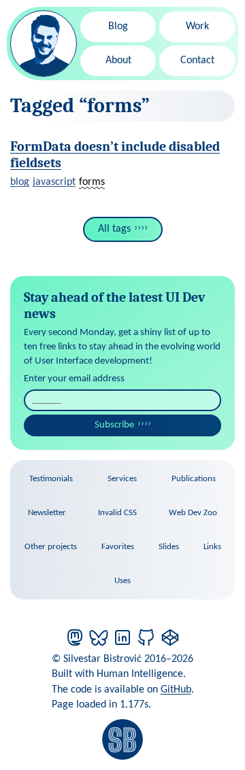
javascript (54, 182)
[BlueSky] (99, 637)
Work (197, 26)
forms (92, 182)
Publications (194, 478)
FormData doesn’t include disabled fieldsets (115, 155)
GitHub (176, 689)
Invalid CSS (117, 512)
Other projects (50, 546)
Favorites (117, 546)
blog (19, 182)
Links (212, 546)
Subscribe (114, 425)
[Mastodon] (75, 637)
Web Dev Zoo (193, 512)
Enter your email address (74, 379)
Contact (197, 60)
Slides (169, 546)
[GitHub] (146, 637)
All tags (114, 229)
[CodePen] (170, 637)
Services (122, 478)
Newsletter (47, 512)
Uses (122, 580)
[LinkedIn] (122, 637)
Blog (118, 26)
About (118, 60)
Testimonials (51, 478)
